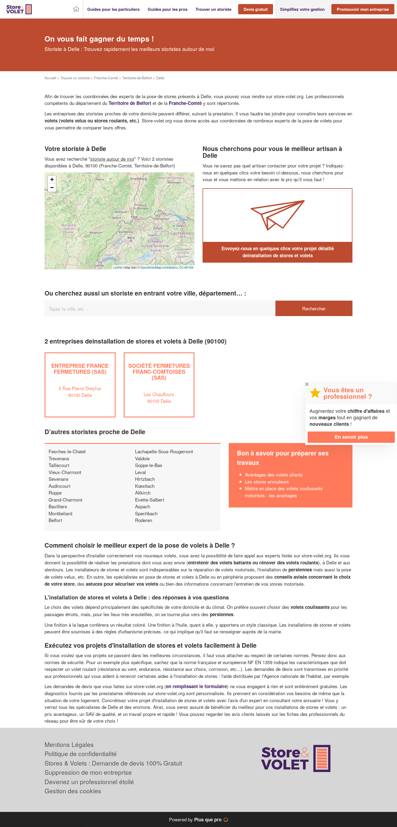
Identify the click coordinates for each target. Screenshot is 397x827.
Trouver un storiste (75, 77)
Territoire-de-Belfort (137, 77)
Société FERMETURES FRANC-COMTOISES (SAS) (159, 371)
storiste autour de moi (112, 158)
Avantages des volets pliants (274, 474)
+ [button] (52, 179)
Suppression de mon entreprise (88, 772)
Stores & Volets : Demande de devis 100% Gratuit (113, 763)
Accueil (50, 77)
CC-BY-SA (186, 267)
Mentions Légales (69, 744)
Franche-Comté (106, 77)
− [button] (52, 187)
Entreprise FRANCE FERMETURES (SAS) (80, 368)
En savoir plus (351, 436)
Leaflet (117, 267)
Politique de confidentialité (81, 753)
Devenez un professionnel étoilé (89, 781)
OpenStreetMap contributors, (159, 267)
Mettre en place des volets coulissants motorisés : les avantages (284, 492)
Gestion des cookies (73, 790)
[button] (113, 9)
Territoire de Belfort (130, 103)
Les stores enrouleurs (267, 481)
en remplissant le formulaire (196, 686)
